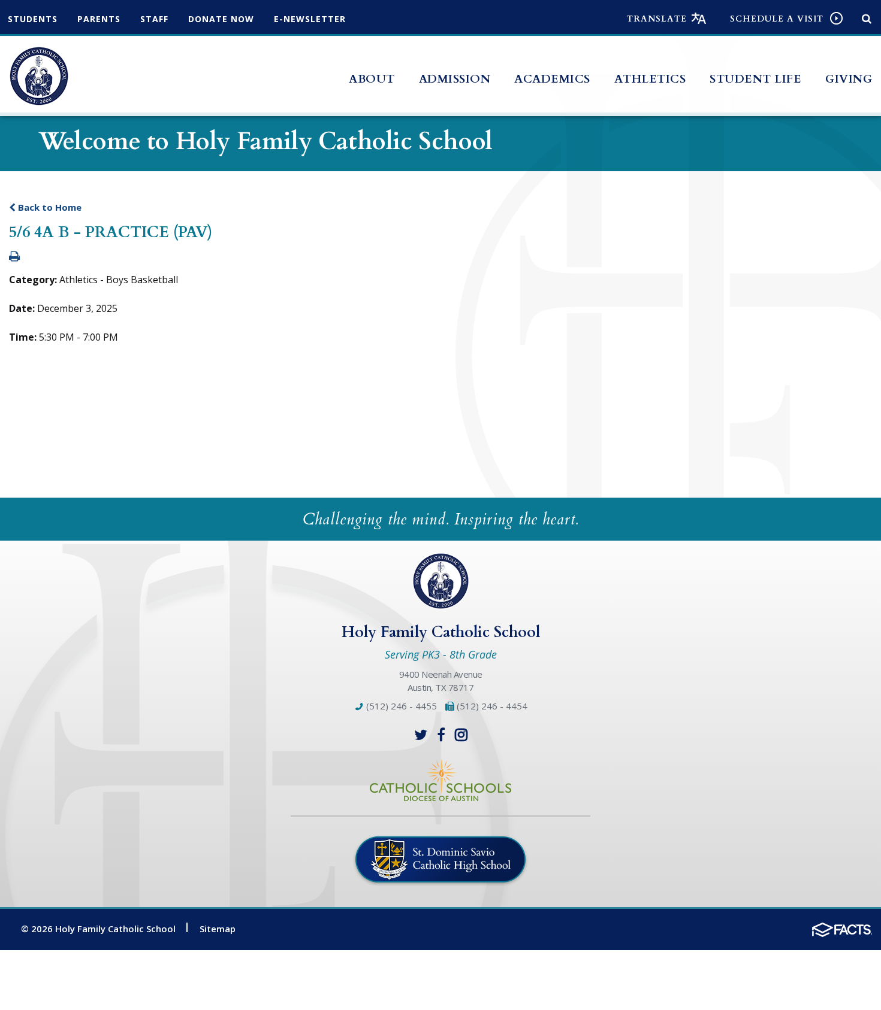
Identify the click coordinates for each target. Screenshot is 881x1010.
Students (33, 19)
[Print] (14, 257)
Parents (98, 19)
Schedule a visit (776, 19)
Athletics (650, 79)
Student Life (755, 79)
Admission (455, 79)
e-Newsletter (310, 19)
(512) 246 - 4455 (400, 706)
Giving (848, 79)
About (372, 79)
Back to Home (49, 207)
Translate (657, 19)
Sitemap (218, 929)
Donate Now (221, 19)
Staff (154, 19)
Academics (552, 79)
